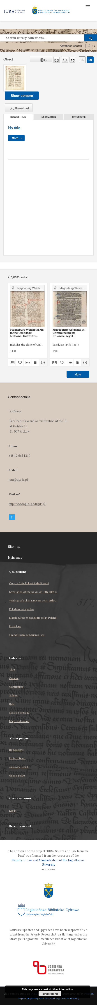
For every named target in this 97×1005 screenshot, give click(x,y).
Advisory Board (18, 767)
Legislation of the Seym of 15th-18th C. (33, 592)
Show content (22, 95)
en (90, 60)
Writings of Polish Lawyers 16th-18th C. (33, 600)
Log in (12, 810)
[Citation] (72, 60)
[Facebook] (12, 517)
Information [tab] (48, 116)
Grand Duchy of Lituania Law (26, 635)
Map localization (19, 721)
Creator (13, 678)
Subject (13, 695)
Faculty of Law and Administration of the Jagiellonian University (48, 862)
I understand (50, 994)
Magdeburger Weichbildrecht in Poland (32, 617)
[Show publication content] (35, 362)
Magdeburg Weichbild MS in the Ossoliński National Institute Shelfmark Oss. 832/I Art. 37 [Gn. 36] (27, 333)
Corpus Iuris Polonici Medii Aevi (29, 583)
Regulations (16, 749)
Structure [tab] (78, 116)
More (78, 374)
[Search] (90, 37)
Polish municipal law (21, 609)
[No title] (15, 78)
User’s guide (17, 775)
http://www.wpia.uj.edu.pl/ (25, 504)
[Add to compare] (56, 60)
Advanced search (71, 46)
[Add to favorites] (65, 60)
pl (82, 60)
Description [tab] (18, 116)
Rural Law (15, 626)
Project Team (17, 758)
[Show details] (42, 362)
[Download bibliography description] (27, 362)
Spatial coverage (19, 712)
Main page (15, 558)
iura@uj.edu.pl (18, 480)
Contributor (16, 686)
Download (21, 108)
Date (12, 704)
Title (12, 669)
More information (63, 989)
